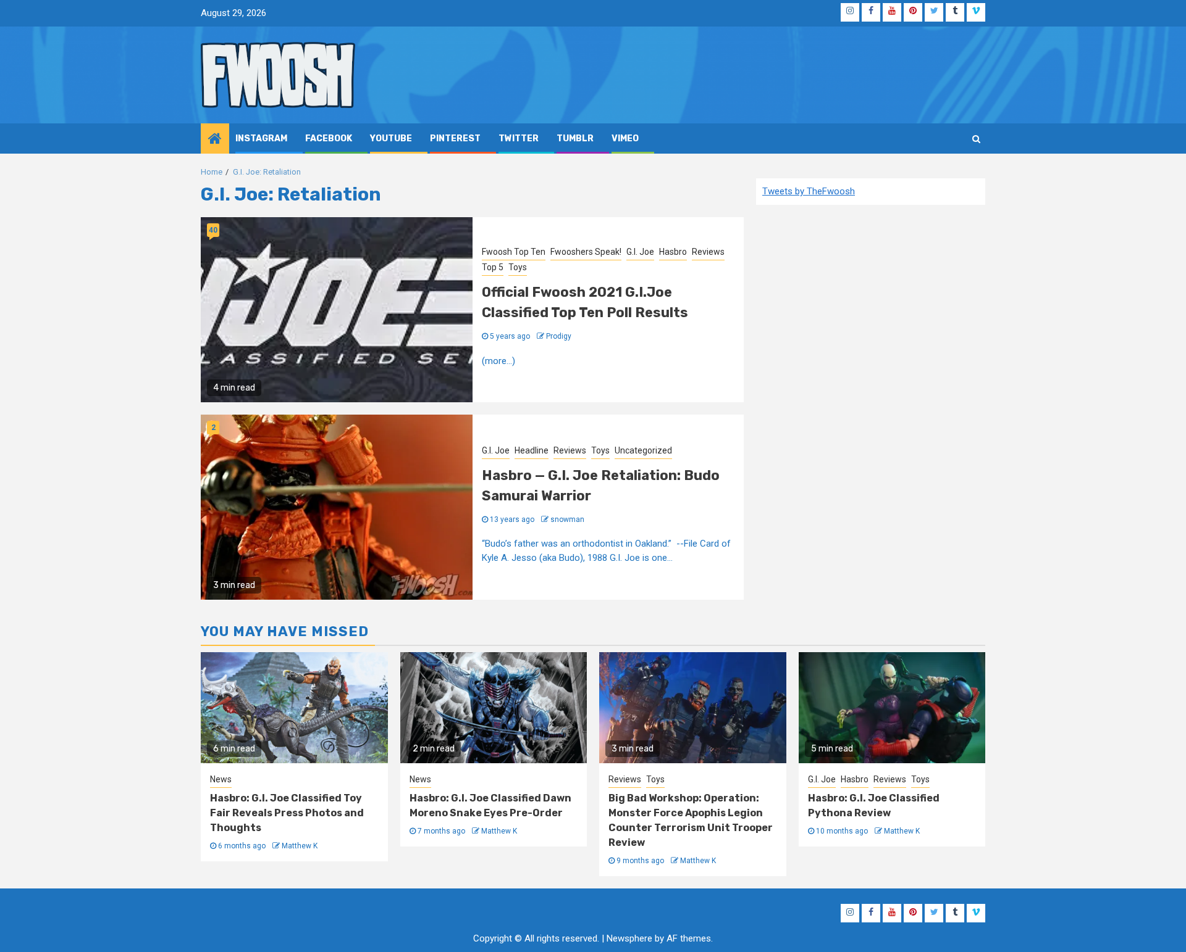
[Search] (976, 139)
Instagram (261, 138)
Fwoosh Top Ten (513, 252)
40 (213, 230)
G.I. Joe (640, 252)
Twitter (518, 138)
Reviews (708, 252)
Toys (517, 267)
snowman (567, 519)
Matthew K (300, 846)
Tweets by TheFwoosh (808, 191)
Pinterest (455, 138)
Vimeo (625, 138)
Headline (532, 450)
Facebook (328, 138)
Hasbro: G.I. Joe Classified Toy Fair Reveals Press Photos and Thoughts (287, 813)
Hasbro (673, 252)
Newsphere (629, 938)
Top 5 (492, 267)
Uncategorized (643, 450)
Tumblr (575, 138)
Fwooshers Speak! (585, 252)
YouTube (391, 138)
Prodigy (558, 336)
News (221, 779)
